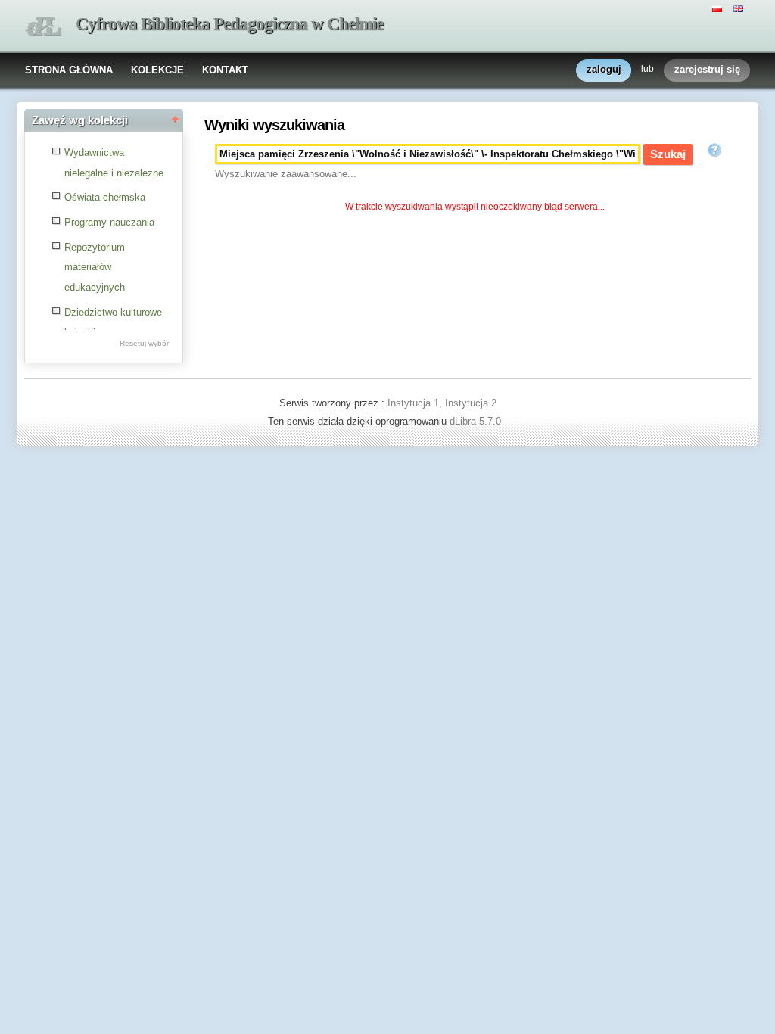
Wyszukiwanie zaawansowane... (285, 173)
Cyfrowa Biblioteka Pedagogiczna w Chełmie (229, 23)
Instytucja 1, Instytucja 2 (442, 403)
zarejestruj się (707, 69)
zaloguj (604, 69)
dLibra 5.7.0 (477, 421)
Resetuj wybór (144, 343)
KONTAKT (225, 70)
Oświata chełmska (104, 197)
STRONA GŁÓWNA (69, 70)
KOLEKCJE (157, 70)
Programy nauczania (109, 222)
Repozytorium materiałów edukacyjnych (94, 267)
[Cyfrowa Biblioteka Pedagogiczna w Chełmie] (43, 27)
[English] (740, 7)
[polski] (719, 7)
